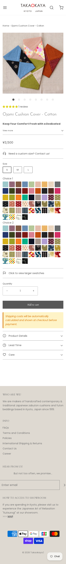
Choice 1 (8, 178)
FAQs (6, 427)
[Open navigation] (5, 7)
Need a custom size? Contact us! (29, 153)
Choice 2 (8, 222)
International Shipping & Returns (22, 443)
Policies (7, 438)
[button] (33, 64)
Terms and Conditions (16, 433)
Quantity (7, 283)
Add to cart (33, 304)
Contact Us (10, 448)
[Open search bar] (51, 7)
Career (7, 453)
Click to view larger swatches (26, 273)
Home (6, 25)
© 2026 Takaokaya (32, 552)
